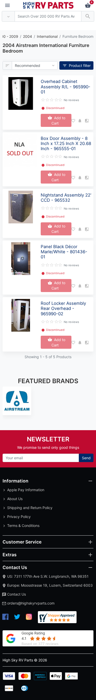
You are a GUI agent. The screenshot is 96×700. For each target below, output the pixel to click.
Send (86, 458)
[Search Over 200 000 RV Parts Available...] (87, 16)
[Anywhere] (8, 16)
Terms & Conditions (23, 525)
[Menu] (7, 5)
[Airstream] (16, 400)
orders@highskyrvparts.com (31, 603)
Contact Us (16, 594)
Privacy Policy (19, 516)
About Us (15, 499)
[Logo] (48, 5)
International (47, 36)
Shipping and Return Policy (29, 507)
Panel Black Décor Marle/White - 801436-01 (64, 251)
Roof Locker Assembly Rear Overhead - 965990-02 (63, 308)
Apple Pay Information (25, 490)
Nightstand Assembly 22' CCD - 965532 (66, 197)
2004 (27, 36)
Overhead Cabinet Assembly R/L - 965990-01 (65, 86)
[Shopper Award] (57, 617)
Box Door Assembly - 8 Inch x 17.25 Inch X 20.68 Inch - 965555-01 (66, 143)
